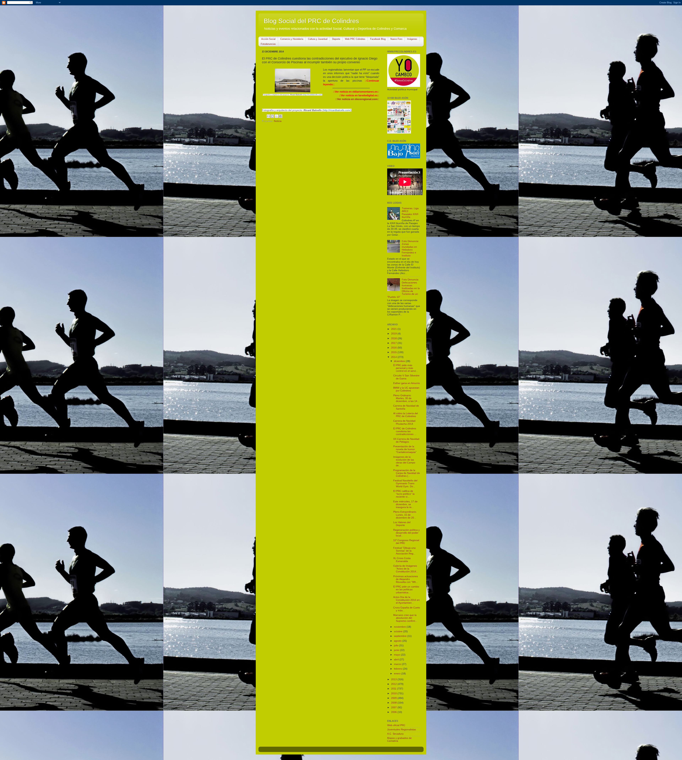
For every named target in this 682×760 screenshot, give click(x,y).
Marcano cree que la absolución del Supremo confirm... (405, 618)
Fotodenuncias (268, 44)
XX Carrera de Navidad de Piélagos (406, 440)
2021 (394, 329)
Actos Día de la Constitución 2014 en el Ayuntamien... (406, 600)
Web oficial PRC (396, 725)
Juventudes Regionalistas (401, 729)
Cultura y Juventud (317, 39)
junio (397, 650)
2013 (394, 679)
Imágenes (412, 39)
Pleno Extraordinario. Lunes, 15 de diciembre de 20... (405, 515)
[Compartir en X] (276, 116)
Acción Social (268, 39)
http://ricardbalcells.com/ (313, 95)
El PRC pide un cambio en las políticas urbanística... (406, 589)
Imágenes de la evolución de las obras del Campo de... (404, 461)
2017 (394, 343)
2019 (394, 333)
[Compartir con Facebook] (280, 116)
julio (396, 645)
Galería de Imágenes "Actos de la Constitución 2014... (405, 569)
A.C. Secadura (395, 733)
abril (396, 659)
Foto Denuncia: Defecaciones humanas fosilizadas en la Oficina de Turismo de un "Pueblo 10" (403, 288)
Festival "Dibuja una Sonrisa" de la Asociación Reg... (404, 551)
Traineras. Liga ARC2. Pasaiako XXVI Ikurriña (410, 212)
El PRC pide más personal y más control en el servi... (405, 368)
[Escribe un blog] (272, 116)
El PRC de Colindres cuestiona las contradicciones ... (404, 431)
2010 (394, 693)
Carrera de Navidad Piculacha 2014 (404, 422)
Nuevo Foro (396, 39)
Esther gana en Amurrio (406, 383)
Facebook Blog (378, 39)
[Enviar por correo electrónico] (268, 116)
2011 (394, 688)
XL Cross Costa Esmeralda (402, 559)
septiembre (400, 636)
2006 (394, 712)
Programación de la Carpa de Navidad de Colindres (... (406, 473)
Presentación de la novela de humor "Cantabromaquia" (404, 449)
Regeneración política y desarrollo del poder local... (406, 533)
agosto (398, 641)
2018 (394, 338)
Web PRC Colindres (355, 39)
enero (397, 673)
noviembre (400, 626)
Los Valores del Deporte (401, 524)
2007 (394, 707)
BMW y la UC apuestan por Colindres (406, 389)
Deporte (336, 39)
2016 (394, 347)
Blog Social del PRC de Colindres (311, 21)
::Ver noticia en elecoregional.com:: (357, 99)
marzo (398, 664)
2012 (394, 684)
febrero (398, 668)
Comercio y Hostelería (291, 39)
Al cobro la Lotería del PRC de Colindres (405, 415)
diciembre (400, 361)
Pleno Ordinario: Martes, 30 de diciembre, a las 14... (406, 398)
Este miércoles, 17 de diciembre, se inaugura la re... (405, 504)
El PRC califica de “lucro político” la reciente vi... (404, 494)
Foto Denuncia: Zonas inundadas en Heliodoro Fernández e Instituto (410, 248)
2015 (394, 352)
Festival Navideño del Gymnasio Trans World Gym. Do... (405, 483)
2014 (394, 357)
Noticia (278, 121)
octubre (398, 631)
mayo (397, 654)
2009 (394, 698)
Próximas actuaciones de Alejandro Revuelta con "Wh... (405, 579)
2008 (394, 702)
